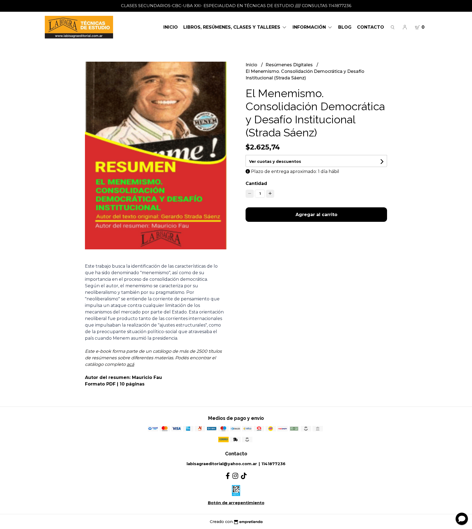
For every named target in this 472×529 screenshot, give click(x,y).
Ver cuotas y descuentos (275, 161)
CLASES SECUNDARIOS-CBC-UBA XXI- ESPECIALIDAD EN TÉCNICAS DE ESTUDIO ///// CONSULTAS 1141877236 (236, 5)
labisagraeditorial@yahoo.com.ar (222, 463)
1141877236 (273, 463)
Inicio (170, 27)
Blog (345, 27)
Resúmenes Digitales (290, 64)
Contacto (370, 27)
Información (310, 27)
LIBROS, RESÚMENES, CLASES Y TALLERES (232, 27)
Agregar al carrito (316, 214)
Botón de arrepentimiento (236, 502)
